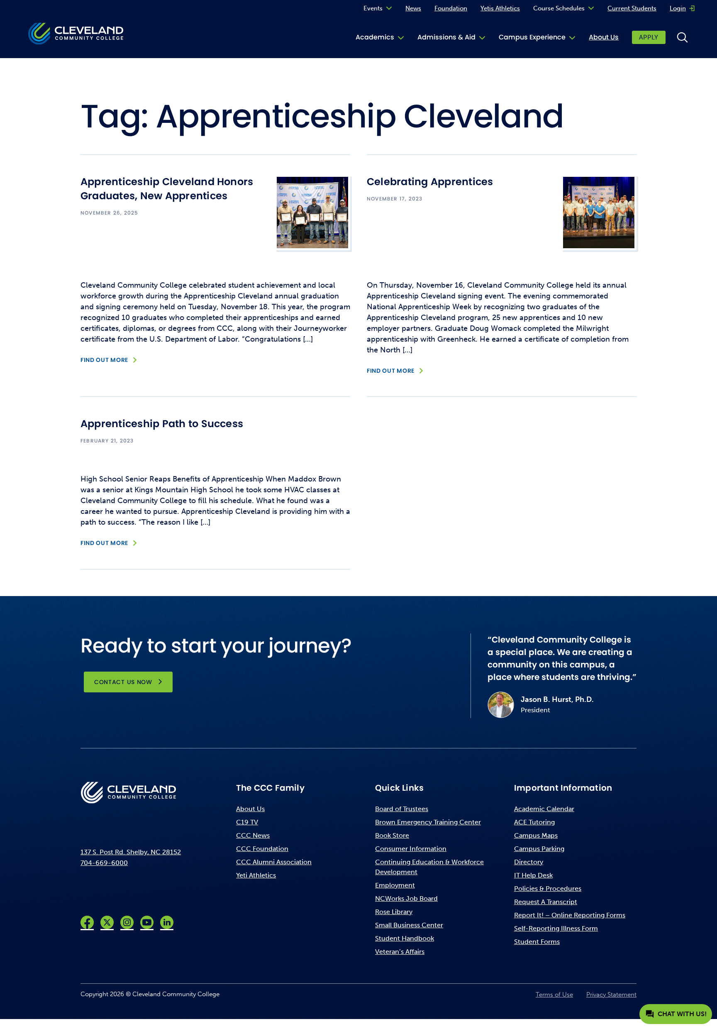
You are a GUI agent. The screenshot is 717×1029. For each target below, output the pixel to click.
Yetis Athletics (500, 8)
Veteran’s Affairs (399, 952)
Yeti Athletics (256, 875)
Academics (375, 37)
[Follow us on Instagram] (127, 922)
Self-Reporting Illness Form (556, 928)
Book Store (392, 835)
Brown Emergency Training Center (428, 822)
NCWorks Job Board (406, 898)
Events (373, 8)
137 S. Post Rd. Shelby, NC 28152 (130, 852)
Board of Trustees (401, 809)
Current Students (631, 8)
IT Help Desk (533, 875)
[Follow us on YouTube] (147, 922)
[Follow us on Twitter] (107, 922)
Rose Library (393, 912)
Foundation (450, 8)
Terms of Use (554, 994)
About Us (604, 37)
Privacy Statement (611, 994)
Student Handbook (404, 938)
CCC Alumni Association (274, 862)
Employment (395, 885)
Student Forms (537, 942)
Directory (528, 862)
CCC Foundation (262, 849)
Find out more (104, 360)
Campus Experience (532, 37)
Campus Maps (536, 835)
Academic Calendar (544, 809)
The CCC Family (270, 788)
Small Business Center (409, 925)
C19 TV (247, 822)
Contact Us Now (123, 682)
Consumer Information (410, 849)
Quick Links (399, 788)
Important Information (563, 788)
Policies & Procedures (547, 888)
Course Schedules (559, 8)
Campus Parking (539, 849)
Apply (648, 37)
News (413, 8)
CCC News (253, 835)
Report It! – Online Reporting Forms (569, 915)
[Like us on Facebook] (87, 922)
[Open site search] (682, 37)
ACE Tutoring (534, 822)
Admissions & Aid (446, 37)
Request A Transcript (545, 902)
